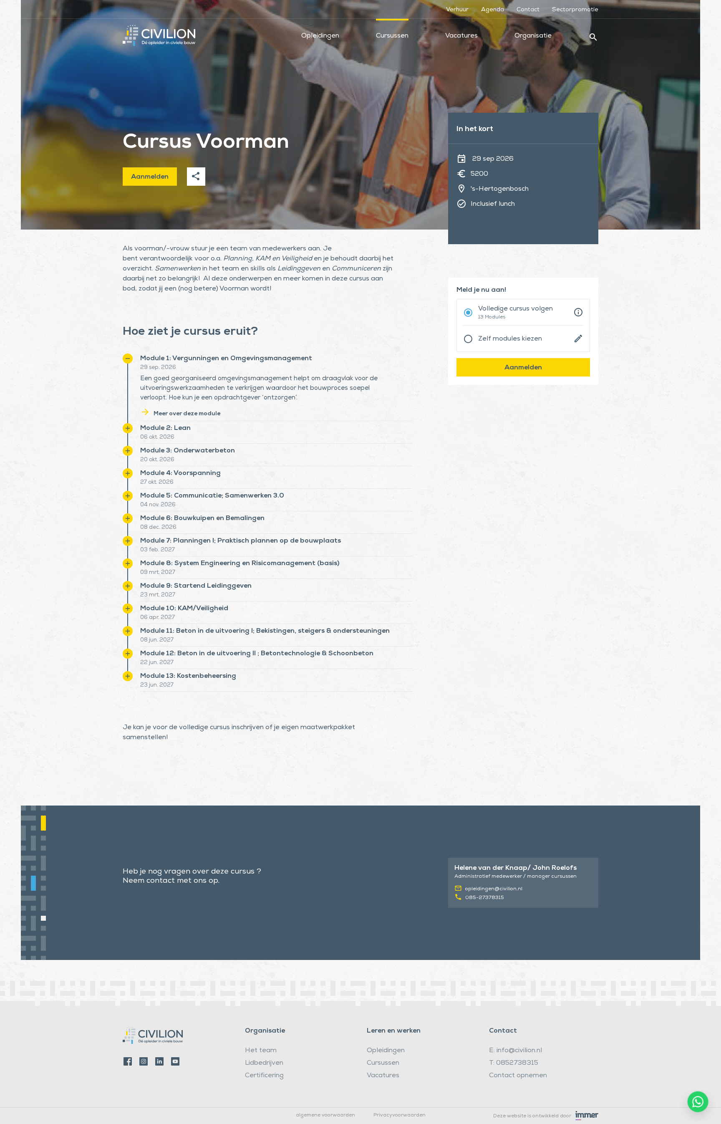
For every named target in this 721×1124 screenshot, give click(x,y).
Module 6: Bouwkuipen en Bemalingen (194, 518)
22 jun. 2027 (157, 663)
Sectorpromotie (575, 10)
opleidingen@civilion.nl (493, 889)
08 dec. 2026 (158, 527)
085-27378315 (484, 898)
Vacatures (461, 36)
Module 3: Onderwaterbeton (179, 451)
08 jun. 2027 (157, 640)
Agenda (492, 10)
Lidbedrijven (264, 1063)
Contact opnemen (518, 1076)
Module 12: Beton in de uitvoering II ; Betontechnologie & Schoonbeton (248, 653)
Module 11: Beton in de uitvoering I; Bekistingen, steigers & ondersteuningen (257, 631)
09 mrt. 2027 (157, 573)
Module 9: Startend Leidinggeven (188, 586)
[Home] (159, 29)
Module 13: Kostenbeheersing (180, 676)
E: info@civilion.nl (515, 1051)
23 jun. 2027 (157, 685)
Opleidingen (320, 36)
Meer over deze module (180, 414)
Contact (528, 10)
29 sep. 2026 (158, 368)
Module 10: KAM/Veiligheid (176, 608)
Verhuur (457, 10)
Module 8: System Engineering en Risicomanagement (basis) (232, 563)
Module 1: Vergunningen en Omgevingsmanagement (218, 358)
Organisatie (533, 36)
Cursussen (392, 36)
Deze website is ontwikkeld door (532, 1116)
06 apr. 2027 (157, 618)
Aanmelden (150, 177)
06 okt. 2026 (157, 437)
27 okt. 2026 (157, 482)
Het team (261, 1051)
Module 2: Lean (157, 428)
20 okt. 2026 (157, 460)
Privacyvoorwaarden (399, 1115)
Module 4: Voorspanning (172, 473)
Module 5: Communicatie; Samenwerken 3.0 (204, 496)
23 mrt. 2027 (157, 595)
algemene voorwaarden (325, 1115)
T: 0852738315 (513, 1063)
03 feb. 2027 (157, 550)
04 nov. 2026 (158, 505)
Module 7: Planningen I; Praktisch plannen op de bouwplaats (232, 541)
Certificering (264, 1076)
